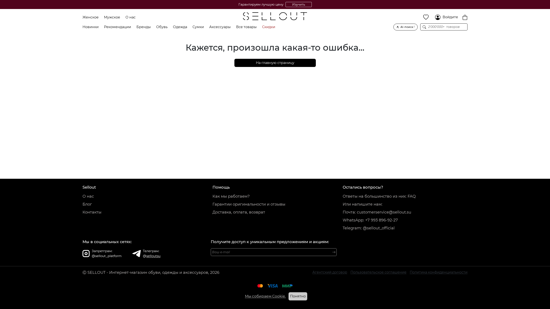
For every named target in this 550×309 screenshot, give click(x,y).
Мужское (112, 17)
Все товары (246, 27)
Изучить (298, 4)
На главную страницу (275, 63)
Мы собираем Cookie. (265, 296)
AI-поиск (407, 27)
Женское (90, 17)
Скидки (268, 27)
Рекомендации (117, 27)
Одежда (180, 27)
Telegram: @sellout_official (369, 228)
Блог (87, 204)
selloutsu (153, 256)
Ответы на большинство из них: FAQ (379, 196)
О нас (130, 17)
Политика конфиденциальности (439, 272)
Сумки (198, 27)
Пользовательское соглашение (378, 272)
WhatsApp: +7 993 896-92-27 (370, 220)
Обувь (162, 27)
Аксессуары (220, 27)
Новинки (90, 27)
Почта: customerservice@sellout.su (377, 212)
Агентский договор (329, 272)
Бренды (143, 27)
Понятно (298, 296)
